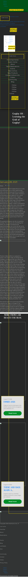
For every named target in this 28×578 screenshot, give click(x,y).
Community (18, 25)
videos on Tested (7, 211)
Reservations (3, 535)
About (9, 21)
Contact (2, 557)
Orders (13, 25)
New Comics (3, 23)
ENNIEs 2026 (9, 402)
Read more (13, 413)
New (1, 549)
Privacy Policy (3, 562)
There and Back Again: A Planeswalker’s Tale (12, 491)
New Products (11, 23)
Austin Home (3, 21)
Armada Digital (13, 576)
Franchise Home (14, 16)
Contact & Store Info (16, 10)
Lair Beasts (3, 26)
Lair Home (3, 526)
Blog (22, 25)
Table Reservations (16, 21)
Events (22, 21)
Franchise (2, 529)
